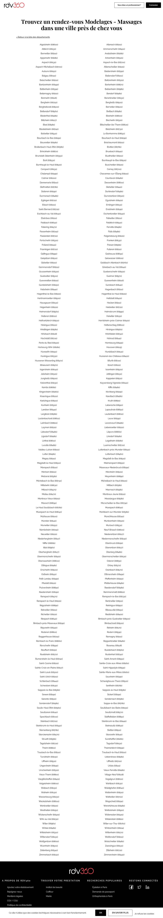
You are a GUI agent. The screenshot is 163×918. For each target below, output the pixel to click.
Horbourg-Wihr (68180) (49, 347)
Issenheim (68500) (114, 369)
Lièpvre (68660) (114, 432)
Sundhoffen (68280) (114, 739)
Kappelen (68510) (114, 378)
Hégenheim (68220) (49, 307)
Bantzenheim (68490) (49, 84)
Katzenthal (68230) (49, 383)
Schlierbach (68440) (49, 681)
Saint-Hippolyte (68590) (114, 668)
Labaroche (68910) (114, 405)
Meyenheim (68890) (114, 476)
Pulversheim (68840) (49, 587)
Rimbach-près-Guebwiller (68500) (114, 619)
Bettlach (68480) (114, 111)
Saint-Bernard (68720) (49, 209)
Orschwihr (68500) (49, 570)
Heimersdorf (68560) (49, 311)
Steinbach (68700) (48, 721)
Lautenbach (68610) (114, 414)
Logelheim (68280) (114, 441)
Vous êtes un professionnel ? (129, 5)
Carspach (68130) (49, 169)
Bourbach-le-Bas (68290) (49, 138)
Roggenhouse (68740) (49, 636)
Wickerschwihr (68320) (49, 814)
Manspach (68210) (48, 467)
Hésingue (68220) (49, 325)
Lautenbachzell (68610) (49, 418)
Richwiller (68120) (49, 614)
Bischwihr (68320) (114, 120)
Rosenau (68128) (114, 645)
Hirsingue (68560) (114, 329)
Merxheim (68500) (114, 472)
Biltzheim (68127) (49, 120)
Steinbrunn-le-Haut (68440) (49, 725)
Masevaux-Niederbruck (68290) (114, 467)
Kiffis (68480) (114, 387)
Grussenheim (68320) (49, 271)
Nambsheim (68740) (48, 530)
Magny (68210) (49, 458)
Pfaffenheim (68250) (114, 579)
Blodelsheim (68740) (48, 129)
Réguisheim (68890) (49, 605)
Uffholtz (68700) (114, 761)
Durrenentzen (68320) (114, 196)
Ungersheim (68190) (49, 765)
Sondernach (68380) (114, 699)
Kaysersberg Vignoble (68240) (114, 383)
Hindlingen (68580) (49, 329)
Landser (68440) (49, 409)
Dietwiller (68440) (114, 187)
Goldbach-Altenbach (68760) (114, 262)
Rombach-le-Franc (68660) (49, 641)
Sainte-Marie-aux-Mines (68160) (114, 672)
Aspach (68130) (49, 62)
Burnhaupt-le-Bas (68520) (114, 160)
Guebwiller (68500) (49, 276)
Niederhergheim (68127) (49, 538)
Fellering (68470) (49, 227)
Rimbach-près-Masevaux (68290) (49, 623)
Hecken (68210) (114, 303)
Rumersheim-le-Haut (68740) (49, 659)
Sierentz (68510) (49, 699)
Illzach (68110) (114, 365)
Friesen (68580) (114, 245)
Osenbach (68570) (114, 570)
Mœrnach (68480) (114, 490)
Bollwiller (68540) (49, 133)
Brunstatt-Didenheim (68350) (48, 156)
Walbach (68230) (49, 788)
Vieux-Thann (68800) (49, 774)
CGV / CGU (12, 900)
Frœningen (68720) (49, 249)
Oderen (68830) (114, 561)
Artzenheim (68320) (114, 58)
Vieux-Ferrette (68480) (114, 770)
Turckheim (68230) (49, 757)
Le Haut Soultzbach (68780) (49, 507)
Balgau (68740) (49, 76)
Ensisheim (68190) (114, 209)
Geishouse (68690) (114, 254)
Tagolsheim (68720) (49, 743)
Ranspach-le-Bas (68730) (114, 596)
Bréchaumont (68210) (114, 142)
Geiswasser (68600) (114, 258)
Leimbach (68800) (48, 423)
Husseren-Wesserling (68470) (49, 360)
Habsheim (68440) (48, 289)
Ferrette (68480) (114, 227)
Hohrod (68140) (114, 338)
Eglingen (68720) (49, 200)
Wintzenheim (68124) (114, 828)
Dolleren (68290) (49, 191)
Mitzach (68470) (49, 490)
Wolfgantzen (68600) (49, 841)
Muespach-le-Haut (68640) (49, 512)
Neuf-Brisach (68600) (114, 530)
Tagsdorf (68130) (114, 743)
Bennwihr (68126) (49, 98)
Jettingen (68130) (114, 374)
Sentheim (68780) (114, 685)
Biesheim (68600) (114, 116)
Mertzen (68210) (49, 472)
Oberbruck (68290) (114, 543)
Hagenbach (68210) (114, 289)
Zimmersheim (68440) (114, 855)
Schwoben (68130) (49, 685)
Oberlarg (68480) (114, 552)
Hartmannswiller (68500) (48, 298)
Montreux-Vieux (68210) (49, 498)
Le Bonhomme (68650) (114, 133)
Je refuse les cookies (144, 914)
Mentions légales (15, 896)
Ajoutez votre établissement (20, 887)
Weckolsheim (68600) (49, 801)
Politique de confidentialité (19, 905)
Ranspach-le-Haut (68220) (49, 601)
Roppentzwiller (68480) (114, 641)
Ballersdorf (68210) (114, 76)
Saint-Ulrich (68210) (49, 676)
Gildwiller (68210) (49, 262)
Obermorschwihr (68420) (49, 556)
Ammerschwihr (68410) (114, 49)
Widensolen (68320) (114, 814)
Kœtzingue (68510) (49, 400)
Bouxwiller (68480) (49, 142)
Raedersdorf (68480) (114, 587)
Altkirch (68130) (49, 49)
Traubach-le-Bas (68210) (48, 752)
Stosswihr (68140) (114, 734)
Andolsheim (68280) (114, 53)
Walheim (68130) (49, 792)
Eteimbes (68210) (49, 218)
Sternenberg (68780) (49, 730)
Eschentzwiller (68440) (114, 214)
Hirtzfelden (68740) (114, 334)
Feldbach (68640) (49, 222)
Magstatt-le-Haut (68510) (49, 463)
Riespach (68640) (49, 619)
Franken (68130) (114, 240)
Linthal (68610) (49, 441)
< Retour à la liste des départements (33, 37)
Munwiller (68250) (49, 525)
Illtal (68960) (49, 547)
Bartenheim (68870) (114, 84)
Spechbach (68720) (49, 717)
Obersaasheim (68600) (49, 561)
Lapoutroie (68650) (114, 409)
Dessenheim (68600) (114, 182)
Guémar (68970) (114, 276)
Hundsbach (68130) (114, 352)
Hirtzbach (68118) (49, 334)
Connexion (153, 5)
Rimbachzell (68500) (114, 623)
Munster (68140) (48, 521)
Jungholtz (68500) (48, 378)
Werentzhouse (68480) (114, 806)
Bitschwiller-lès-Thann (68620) (114, 124)
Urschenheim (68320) (49, 770)
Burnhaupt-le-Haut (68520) (49, 165)
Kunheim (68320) (49, 405)
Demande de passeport (103, 892)
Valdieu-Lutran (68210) (48, 449)
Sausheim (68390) (114, 676)
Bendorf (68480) (114, 93)
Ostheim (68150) (48, 574)
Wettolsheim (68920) (114, 810)
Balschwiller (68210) (49, 80)
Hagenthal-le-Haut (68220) (114, 294)
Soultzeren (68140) (49, 712)
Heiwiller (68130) (114, 316)
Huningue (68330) (49, 356)
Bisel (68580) (49, 124)
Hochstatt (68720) (49, 338)
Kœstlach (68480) (114, 396)
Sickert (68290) (114, 694)
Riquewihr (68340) (48, 627)
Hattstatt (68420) (114, 298)
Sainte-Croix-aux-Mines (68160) (114, 663)
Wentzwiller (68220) (49, 806)
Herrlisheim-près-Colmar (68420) (114, 320)
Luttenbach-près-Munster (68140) (114, 449)
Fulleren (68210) (114, 249)
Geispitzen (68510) (48, 258)
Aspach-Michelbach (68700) (49, 67)
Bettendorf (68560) (49, 111)
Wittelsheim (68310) (49, 832)
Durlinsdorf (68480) (114, 191)
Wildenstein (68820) (114, 819)
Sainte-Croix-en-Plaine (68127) (49, 668)
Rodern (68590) (114, 632)
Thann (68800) (49, 748)
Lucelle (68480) (49, 445)
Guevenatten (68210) (48, 280)
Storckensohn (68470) (49, 734)
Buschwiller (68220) (114, 165)
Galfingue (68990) (49, 254)
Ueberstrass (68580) (114, 757)
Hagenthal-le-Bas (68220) (49, 294)
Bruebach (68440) (114, 151)
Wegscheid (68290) (114, 801)
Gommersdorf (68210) (49, 267)
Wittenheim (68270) (114, 832)
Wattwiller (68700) (114, 797)
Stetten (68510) (114, 730)
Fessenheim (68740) (49, 231)
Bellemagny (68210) (49, 93)
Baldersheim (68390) (114, 71)
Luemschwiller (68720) (114, 445)
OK (100, 913)
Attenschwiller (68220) (114, 67)
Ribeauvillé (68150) (114, 610)
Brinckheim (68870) (49, 151)
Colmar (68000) (49, 178)
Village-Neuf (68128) (114, 774)
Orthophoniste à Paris (102, 896)
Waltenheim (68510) (114, 792)
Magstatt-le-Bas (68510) (114, 458)
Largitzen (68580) (49, 414)
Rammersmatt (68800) (114, 592)
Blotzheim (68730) (114, 129)
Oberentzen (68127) (114, 547)
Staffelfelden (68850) (114, 717)
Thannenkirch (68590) (114, 748)
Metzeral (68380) (49, 476)
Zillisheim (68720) (114, 850)
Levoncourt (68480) (114, 423)
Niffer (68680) (49, 543)
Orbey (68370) (114, 565)
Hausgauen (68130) (49, 303)
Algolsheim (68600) (49, 44)
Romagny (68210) (114, 636)
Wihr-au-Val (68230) (49, 819)
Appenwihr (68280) (49, 58)
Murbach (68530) (114, 525)
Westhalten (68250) (49, 810)
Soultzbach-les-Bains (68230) (114, 708)
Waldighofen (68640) (114, 788)
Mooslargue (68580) (114, 498)
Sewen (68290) (49, 694)
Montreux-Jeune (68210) (114, 494)
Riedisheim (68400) (114, 614)
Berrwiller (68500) (114, 107)
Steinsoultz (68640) (114, 725)
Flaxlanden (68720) (49, 236)
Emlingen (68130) (114, 205)
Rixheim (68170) (114, 627)
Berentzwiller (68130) (114, 98)
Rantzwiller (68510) (114, 601)
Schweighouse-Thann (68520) (114, 681)
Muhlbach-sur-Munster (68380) (114, 512)
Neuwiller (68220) (49, 534)
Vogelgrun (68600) (114, 779)
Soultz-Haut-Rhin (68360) (49, 708)
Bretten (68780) (114, 147)
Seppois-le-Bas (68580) (49, 690)
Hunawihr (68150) (49, 352)
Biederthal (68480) (48, 116)
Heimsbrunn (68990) (114, 311)
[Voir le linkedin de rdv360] (147, 887)
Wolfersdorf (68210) (114, 837)
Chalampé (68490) (49, 173)
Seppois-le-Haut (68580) (114, 690)
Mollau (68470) (49, 494)
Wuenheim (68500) (49, 846)
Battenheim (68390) (49, 89)
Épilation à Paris (99, 887)
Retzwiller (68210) (49, 610)
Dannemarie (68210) (49, 182)
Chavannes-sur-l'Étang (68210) (114, 173)
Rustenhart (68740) (114, 654)
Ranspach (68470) (48, 596)
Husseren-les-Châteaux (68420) (114, 356)
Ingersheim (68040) (49, 369)
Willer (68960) (49, 823)
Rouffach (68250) (49, 650)
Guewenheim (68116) (114, 280)
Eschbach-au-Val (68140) (49, 214)
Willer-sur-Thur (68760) (114, 823)
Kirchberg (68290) (114, 392)
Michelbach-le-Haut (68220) (114, 481)
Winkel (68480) (49, 828)
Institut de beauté (54, 887)
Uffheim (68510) (49, 761)
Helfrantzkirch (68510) (49, 320)
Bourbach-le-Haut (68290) (114, 138)
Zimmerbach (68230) (49, 855)
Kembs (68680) (49, 387)
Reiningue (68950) (114, 605)
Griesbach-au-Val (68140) (114, 267)
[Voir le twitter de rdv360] (139, 887)
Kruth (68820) (114, 400)
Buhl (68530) (49, 160)
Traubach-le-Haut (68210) (114, 752)
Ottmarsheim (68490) (114, 574)
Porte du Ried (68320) (49, 343)
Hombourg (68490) (114, 343)
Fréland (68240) (49, 245)
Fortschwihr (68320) (49, 240)
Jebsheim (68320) (49, 374)
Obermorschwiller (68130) (114, 556)
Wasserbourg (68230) (49, 797)
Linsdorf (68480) (114, 436)
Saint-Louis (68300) (49, 672)
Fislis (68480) (114, 231)
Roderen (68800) (49, 632)
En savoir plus (120, 913)
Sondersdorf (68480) (49, 703)
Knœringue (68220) (49, 396)
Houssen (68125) (114, 347)
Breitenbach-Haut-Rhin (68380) (49, 147)
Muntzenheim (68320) (114, 521)
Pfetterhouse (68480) (114, 583)
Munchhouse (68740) (114, 516)
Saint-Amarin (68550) (114, 659)
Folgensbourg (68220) (114, 236)
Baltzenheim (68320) (114, 80)
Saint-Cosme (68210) (49, 663)
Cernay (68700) (114, 169)
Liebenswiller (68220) (114, 427)
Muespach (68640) (114, 507)
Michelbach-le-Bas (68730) (49, 481)
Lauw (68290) (114, 418)
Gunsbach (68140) (114, 285)
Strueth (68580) (49, 739)
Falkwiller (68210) (114, 218)
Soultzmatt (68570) (114, 712)
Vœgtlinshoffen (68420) (49, 779)
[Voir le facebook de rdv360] (131, 887)
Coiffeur (49, 892)
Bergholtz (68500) (114, 102)
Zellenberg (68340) (49, 850)
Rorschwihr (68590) (49, 645)
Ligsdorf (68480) (49, 436)
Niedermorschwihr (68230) (114, 538)
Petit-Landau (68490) (49, 579)
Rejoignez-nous (14, 892)
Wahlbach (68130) (114, 783)
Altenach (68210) (114, 44)
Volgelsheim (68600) (49, 783)
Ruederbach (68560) (114, 650)
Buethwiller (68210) (114, 156)
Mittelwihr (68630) (49, 485)
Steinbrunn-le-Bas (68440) (114, 721)
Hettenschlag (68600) (114, 325)
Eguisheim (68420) (114, 200)
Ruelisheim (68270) (49, 654)
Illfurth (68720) (114, 360)
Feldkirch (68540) (114, 222)
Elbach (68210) (49, 205)
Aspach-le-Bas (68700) (114, 62)
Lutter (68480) (49, 454)
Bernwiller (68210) (49, 53)
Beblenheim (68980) (114, 89)
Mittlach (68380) (114, 485)
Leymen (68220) (49, 427)
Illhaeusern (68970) (49, 365)
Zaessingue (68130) (114, 846)
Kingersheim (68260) (48, 392)
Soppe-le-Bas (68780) (114, 703)
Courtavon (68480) (114, 178)
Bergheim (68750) (49, 102)
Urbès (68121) (114, 765)
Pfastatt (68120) (49, 583)
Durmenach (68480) (49, 196)
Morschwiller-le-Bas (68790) (114, 503)
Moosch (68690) (49, 503)
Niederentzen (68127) (114, 534)
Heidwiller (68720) (114, 307)
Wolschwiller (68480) (114, 841)
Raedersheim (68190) (49, 592)
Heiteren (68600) (49, 316)
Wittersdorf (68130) (49, 837)
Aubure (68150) (49, 71)
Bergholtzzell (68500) (49, 107)
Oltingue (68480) (49, 565)
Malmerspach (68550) (114, 463)
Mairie (49, 896)
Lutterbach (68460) (114, 454)
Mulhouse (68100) (48, 516)
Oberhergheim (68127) (49, 552)
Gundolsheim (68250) (49, 285)
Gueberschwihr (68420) (114, 271)
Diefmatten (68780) (49, 187)
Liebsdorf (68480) (49, 432)
